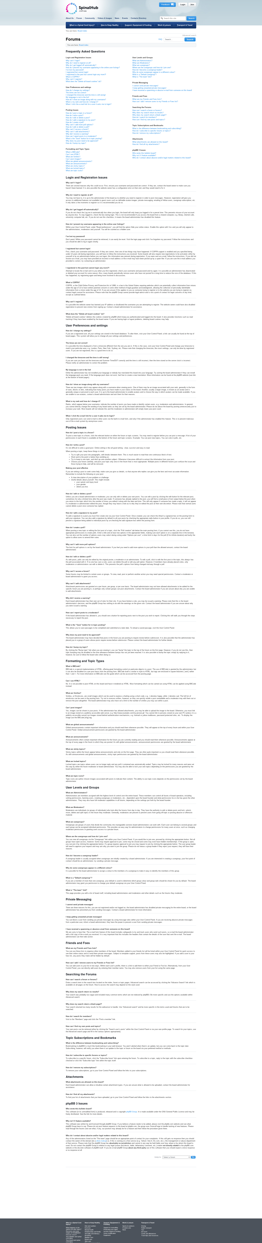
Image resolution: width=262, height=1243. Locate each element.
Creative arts (126, 1228)
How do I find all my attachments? (145, 144)
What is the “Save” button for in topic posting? (84, 139)
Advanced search (189, 35)
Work (124, 1230)
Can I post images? (73, 159)
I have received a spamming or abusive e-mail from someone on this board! (162, 90)
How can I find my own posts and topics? (148, 120)
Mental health (89, 1230)
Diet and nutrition (90, 1226)
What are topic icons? (74, 171)
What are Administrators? (142, 61)
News (117, 18)
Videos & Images (105, 18)
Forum (79, 18)
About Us (70, 18)
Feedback (168, 4)
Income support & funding (112, 1231)
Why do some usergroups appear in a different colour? (153, 72)
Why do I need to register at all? (78, 63)
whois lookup (101, 1141)
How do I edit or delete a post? (78, 118)
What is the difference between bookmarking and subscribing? (156, 128)
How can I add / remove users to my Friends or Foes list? (155, 101)
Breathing (88, 1235)
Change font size (193, 45)
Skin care (88, 1241)
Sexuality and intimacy (92, 1233)
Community (90, 18)
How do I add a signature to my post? (80, 120)
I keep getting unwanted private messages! (149, 88)
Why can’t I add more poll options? (79, 125)
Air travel (144, 1232)
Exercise (88, 1228)
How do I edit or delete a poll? (77, 127)
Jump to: (157, 1157)
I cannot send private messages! (145, 86)
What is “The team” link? (142, 77)
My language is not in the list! (77, 97)
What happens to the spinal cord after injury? (73, 1228)
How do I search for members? (144, 117)
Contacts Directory (138, 18)
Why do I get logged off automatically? (81, 65)
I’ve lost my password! (75, 70)
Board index (82, 31)
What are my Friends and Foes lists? (147, 99)
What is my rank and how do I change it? (82, 102)
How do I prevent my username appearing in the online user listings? (93, 68)
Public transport (146, 1228)
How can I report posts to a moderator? (81, 136)
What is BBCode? (73, 152)
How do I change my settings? (78, 90)
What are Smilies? (73, 157)
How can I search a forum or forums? (147, 110)
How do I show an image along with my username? (86, 100)
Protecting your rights (111, 1229)
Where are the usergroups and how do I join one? (151, 68)
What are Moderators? (141, 63)
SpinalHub (82, 8)
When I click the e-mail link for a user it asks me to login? (88, 104)
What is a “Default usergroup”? (144, 74)
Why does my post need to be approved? (82, 141)
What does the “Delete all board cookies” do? (83, 81)
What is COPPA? (72, 77)
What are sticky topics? (75, 166)
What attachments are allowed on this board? (150, 142)
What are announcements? (76, 164)
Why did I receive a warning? (77, 134)
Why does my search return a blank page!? (149, 115)
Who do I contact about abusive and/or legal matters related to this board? (161, 158)
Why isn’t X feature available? (144, 155)
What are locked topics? (75, 168)
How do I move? (71, 1235)
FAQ (160, 39)
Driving (143, 1226)
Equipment (107, 1235)
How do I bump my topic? (76, 143)
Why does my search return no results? (147, 113)
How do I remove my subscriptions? (146, 133)
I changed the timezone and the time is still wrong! (86, 95)
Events (125, 18)
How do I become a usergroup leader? (147, 70)
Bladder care (89, 1237)
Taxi (142, 1230)
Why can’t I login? (73, 61)
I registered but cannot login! (77, 72)
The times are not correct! (76, 93)
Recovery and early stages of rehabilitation (73, 1232)
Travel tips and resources (149, 1235)
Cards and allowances (148, 1233)
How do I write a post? (74, 115)
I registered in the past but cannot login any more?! (86, 74)
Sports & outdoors (128, 1226)
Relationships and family (93, 1232)
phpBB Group (131, 1112)
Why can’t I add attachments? (78, 132)
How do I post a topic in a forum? (79, 113)
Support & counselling (111, 1227)
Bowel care (88, 1239)
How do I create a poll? (75, 122)
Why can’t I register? (74, 79)
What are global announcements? (79, 161)
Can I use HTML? (73, 154)
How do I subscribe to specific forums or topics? (151, 131)
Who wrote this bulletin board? (144, 153)
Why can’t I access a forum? (77, 129)
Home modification (110, 1233)
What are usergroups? (141, 65)
